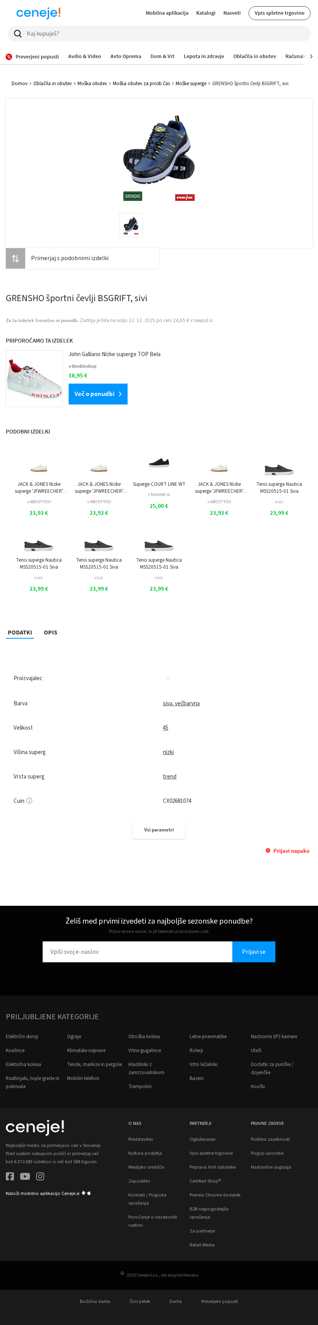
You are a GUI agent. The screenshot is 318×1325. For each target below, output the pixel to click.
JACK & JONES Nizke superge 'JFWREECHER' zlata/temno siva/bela (39, 488)
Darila (175, 1301)
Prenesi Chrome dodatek (215, 1194)
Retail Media (202, 1244)
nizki (168, 752)
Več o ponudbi (94, 393)
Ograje (74, 1036)
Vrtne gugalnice (144, 1050)
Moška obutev (92, 83)
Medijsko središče (146, 1167)
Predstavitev (140, 1139)
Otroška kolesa (144, 1036)
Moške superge (191, 83)
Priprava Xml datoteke (213, 1167)
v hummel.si (159, 494)
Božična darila (95, 1301)
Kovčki (258, 1086)
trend (169, 777)
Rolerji (196, 1050)
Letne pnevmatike (208, 1036)
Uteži (256, 1050)
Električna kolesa (23, 1064)
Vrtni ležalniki (204, 1064)
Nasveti (232, 12)
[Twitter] (25, 1178)
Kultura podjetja (145, 1153)
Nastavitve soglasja (271, 1167)
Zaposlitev (139, 1181)
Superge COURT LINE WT (159, 484)
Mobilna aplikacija (167, 12)
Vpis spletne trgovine (279, 12)
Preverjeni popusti (219, 1301)
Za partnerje (202, 1230)
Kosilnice (15, 1050)
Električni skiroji (22, 1036)
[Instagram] (40, 1178)
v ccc (279, 502)
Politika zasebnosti (270, 1139)
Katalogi (206, 12)
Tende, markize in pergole (94, 1064)
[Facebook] (10, 1178)
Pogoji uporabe (267, 1153)
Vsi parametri (159, 829)
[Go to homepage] (38, 13)
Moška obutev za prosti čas (141, 83)
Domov (20, 83)
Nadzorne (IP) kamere (274, 1036)
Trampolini (140, 1086)
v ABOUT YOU (39, 502)
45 (165, 728)
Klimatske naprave (86, 1050)
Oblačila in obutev (52, 83)
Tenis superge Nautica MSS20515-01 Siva (279, 488)
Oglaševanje (202, 1139)
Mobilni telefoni (83, 1078)
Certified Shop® (205, 1181)
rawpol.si (203, 320)
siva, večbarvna (181, 703)
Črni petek (140, 1301)
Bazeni (197, 1078)
